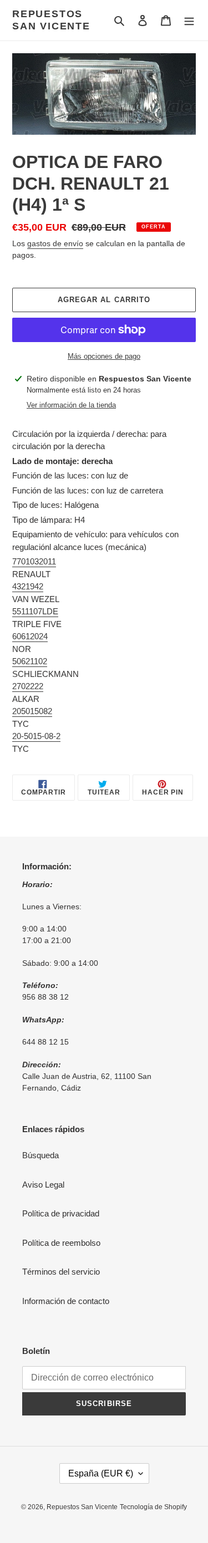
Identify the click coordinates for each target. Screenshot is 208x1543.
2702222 (27, 686)
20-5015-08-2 (36, 736)
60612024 (30, 636)
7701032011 (34, 561)
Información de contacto (65, 1301)
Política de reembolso (61, 1242)
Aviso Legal (43, 1184)
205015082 (32, 711)
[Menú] (189, 20)
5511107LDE (35, 611)
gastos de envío (55, 243)
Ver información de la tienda (71, 405)
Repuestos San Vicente (51, 20)
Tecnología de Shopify (153, 1507)
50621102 (29, 661)
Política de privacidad (60, 1213)
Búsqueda (40, 1155)
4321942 (27, 586)
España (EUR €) (100, 1473)
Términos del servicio (61, 1271)
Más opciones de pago (104, 356)
